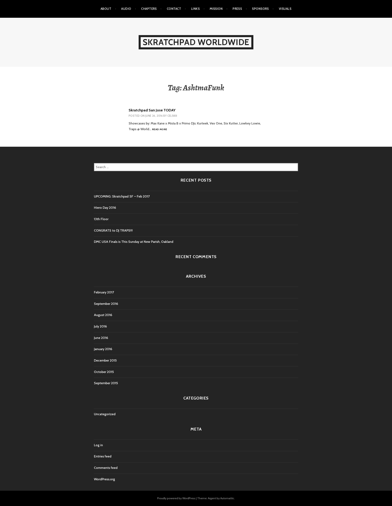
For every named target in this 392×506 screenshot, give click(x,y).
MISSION (216, 9)
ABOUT (106, 9)
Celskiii (172, 115)
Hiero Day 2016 (105, 208)
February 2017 (104, 292)
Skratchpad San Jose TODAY (152, 110)
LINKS (195, 9)
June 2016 (101, 338)
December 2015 (105, 360)
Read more (159, 129)
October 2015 (104, 372)
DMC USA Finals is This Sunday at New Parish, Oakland (133, 242)
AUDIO (126, 9)
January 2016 (103, 349)
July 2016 (100, 326)
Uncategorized (105, 414)
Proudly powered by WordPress (176, 498)
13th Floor (101, 219)
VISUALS (285, 9)
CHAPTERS (149, 9)
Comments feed (106, 468)
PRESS (237, 9)
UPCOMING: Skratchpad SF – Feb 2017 (122, 196)
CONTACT (174, 9)
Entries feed (102, 456)
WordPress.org (104, 479)
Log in (98, 445)
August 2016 (103, 315)
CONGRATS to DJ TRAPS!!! (113, 230)
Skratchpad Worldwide (196, 42)
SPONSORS (260, 9)
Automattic (227, 498)
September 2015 (106, 383)
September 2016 (106, 304)
